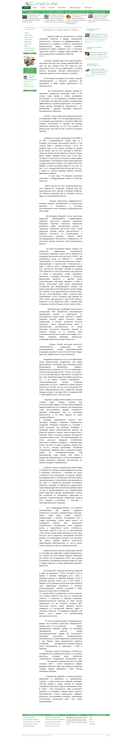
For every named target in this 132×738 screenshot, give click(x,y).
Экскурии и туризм (29, 50)
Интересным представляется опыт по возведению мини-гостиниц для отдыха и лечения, (99, 36)
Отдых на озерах (28, 37)
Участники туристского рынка (52, 724)
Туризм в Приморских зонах (30, 724)
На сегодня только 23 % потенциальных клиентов (29, 77)
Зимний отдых (28, 41)
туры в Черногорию (54, 16)
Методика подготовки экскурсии (53, 721)
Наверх (108, 735)
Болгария (91, 721)
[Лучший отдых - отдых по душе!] (28, 3)
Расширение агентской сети (52, 726)
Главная (26, 33)
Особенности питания (77, 15)
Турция (91, 719)
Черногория (92, 724)
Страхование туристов (29, 717)
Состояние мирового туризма (30, 719)
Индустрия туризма (99, 15)
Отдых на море (28, 35)
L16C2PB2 (42, 56)
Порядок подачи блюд (28, 726)
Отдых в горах (28, 39)
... (44, 23)
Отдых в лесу (27, 43)
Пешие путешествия (29, 48)
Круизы (26, 46)
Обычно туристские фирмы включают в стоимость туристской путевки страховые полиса (99, 71)
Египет (91, 717)
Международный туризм (34, 15)
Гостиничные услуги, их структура (31, 721)
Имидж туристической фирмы (52, 717)
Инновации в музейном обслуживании (55, 719)
